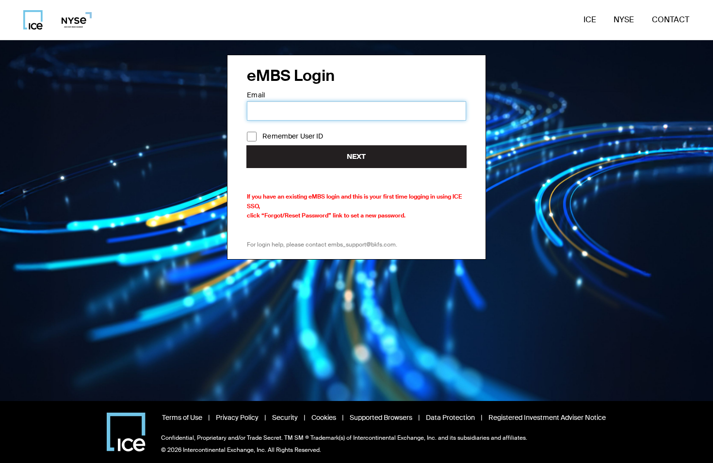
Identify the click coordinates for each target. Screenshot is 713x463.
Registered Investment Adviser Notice (547, 417)
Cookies (323, 417)
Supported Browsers (381, 417)
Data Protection (450, 417)
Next (356, 156)
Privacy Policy (237, 417)
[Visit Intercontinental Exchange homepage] (126, 432)
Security (285, 417)
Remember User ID (292, 136)
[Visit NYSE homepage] (73, 20)
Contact (670, 20)
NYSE (624, 20)
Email (256, 95)
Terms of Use (182, 417)
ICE (589, 20)
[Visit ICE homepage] (33, 20)
